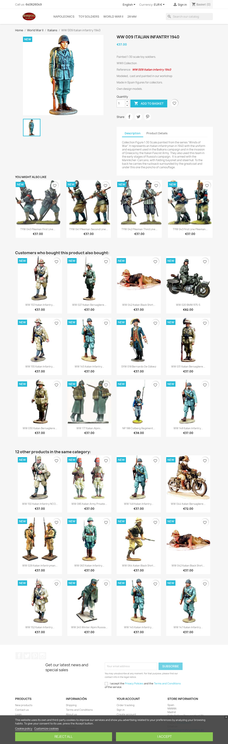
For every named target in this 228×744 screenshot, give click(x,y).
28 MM (131, 16)
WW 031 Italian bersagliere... (188, 366)
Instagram (42, 655)
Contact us (22, 709)
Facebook (19, 655)
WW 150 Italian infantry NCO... (40, 503)
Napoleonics (63, 16)
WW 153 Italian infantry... (40, 304)
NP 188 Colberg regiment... (138, 428)
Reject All (64, 736)
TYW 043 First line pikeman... (190, 229)
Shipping (71, 705)
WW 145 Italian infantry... (89, 366)
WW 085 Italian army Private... (89, 503)
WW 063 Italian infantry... (89, 565)
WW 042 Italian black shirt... (138, 304)
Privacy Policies (134, 683)
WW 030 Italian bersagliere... (40, 428)
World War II (113, 16)
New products (23, 705)
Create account (126, 714)
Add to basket (149, 103)
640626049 (34, 4)
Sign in (121, 709)
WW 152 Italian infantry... (40, 627)
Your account (128, 699)
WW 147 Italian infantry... (188, 627)
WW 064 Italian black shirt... (138, 565)
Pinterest (147, 116)
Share (129, 116)
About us (71, 714)
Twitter (26, 655)
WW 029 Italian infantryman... (40, 565)
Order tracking (125, 705)
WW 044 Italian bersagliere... (188, 503)
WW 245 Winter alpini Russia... (89, 627)
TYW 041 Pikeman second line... (88, 229)
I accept (164, 736)
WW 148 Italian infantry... (188, 428)
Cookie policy (23, 728)
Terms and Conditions (167, 683)
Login (18, 714)
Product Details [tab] (156, 133)
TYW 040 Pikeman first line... (37, 229)
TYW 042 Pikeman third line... (139, 229)
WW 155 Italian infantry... (40, 366)
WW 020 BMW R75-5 (188, 304)
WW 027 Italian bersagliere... (89, 304)
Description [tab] (133, 133)
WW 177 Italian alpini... (89, 428)
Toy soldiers (89, 16)
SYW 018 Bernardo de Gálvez (138, 366)
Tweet (138, 116)
